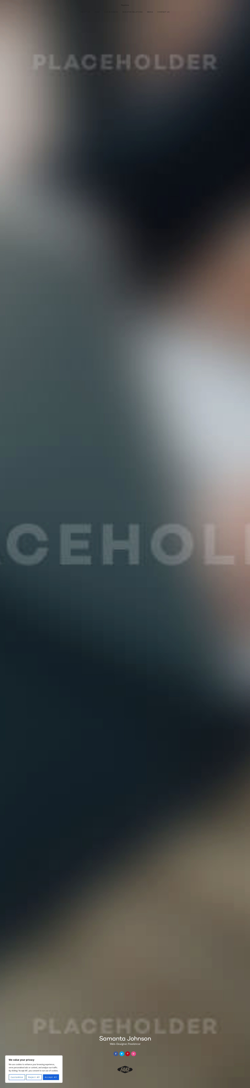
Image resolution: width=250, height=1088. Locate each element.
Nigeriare (125, 5)
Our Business (111, 12)
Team (97, 12)
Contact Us (163, 12)
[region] (34, 1069)
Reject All (34, 1077)
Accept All (51, 1077)
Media (150, 12)
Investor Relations (132, 12)
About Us (85, 12)
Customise (17, 1077)
